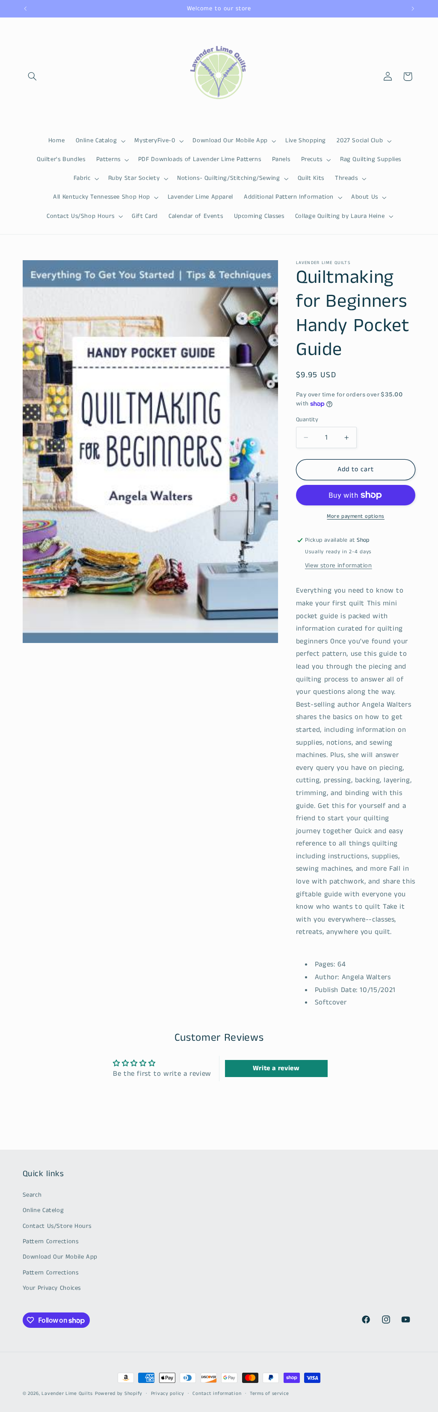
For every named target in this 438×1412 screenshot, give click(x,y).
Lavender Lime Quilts (67, 1393)
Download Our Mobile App (60, 1257)
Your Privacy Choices (52, 1288)
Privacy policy (167, 1393)
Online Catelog (43, 1210)
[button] (32, 76)
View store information (338, 565)
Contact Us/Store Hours (57, 1226)
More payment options (356, 516)
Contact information (216, 1393)
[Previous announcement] (25, 8)
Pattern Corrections (51, 1241)
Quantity (307, 420)
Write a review (276, 1068)
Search (32, 1195)
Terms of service (269, 1393)
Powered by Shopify (118, 1393)
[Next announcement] (412, 8)
